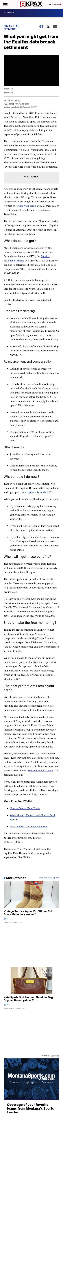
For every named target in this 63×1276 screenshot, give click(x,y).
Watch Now (54, 4)
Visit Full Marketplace (49, 878)
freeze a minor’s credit (40, 770)
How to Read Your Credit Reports (28, 826)
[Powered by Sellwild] (54, 1056)
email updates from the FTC (36, 492)
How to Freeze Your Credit (25, 808)
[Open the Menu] (5, 4)
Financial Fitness (11, 28)
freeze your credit (27, 205)
